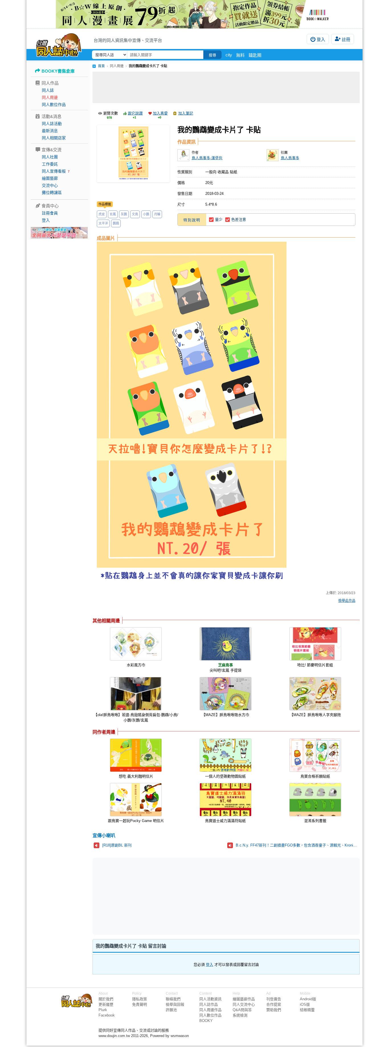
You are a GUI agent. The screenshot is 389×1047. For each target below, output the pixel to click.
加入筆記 (185, 113)
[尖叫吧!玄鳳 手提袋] (225, 643)
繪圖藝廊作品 (244, 999)
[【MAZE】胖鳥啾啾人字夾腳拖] (315, 693)
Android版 (308, 999)
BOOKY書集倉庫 (58, 71)
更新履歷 (106, 1004)
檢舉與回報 (175, 1004)
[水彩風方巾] (136, 643)
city (229, 54)
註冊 (346, 39)
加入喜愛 (160, 113)
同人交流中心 (244, 1004)
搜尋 (212, 55)
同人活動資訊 (210, 999)
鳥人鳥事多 (290, 158)
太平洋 (103, 223)
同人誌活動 (52, 123)
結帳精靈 (307, 1010)
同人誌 (48, 90)
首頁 (101, 66)
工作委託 (50, 164)
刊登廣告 (273, 999)
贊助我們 (273, 1010)
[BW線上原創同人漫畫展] (194, 14)
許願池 (171, 1010)
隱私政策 (139, 999)
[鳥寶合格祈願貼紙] (315, 755)
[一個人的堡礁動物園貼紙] (225, 755)
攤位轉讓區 (52, 192)
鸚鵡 (116, 223)
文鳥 (135, 214)
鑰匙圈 (255, 55)
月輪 (157, 214)
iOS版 (305, 1004)
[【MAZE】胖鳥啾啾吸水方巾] (225, 693)
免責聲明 (139, 1004)
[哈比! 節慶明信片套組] (315, 643)
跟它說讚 (135, 113)
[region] (182, 895)
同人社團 (50, 157)
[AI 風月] (59, 235)
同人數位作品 (54, 104)
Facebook (107, 1015)
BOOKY (206, 1021)
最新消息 (50, 130)
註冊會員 (50, 213)
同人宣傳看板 (54, 171)
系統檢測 (240, 1015)
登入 (321, 39)
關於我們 (106, 999)
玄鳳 (113, 214)
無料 (240, 55)
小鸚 (146, 214)
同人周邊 (50, 97)
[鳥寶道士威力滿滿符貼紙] (225, 799)
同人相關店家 (54, 138)
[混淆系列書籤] (315, 799)
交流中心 (50, 185)
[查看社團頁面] (273, 155)
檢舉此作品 (346, 601)
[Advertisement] (226, 87)
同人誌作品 (208, 1004)
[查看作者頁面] (183, 155)
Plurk (103, 1010)
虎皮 (102, 214)
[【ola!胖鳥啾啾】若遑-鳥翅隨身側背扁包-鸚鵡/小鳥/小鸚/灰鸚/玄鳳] (136, 693)
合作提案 (273, 1004)
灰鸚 (124, 214)
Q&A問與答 (242, 1010)
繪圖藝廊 (50, 178)
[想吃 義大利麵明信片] (136, 755)
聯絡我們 (173, 999)
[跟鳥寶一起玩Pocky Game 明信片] (136, 799)
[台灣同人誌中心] (58, 44)
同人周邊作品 (210, 1010)
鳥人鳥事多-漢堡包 (207, 158)
